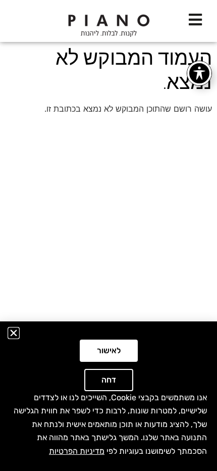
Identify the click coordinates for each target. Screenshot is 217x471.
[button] (13, 333)
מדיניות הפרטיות (76, 451)
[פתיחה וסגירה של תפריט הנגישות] (199, 73)
